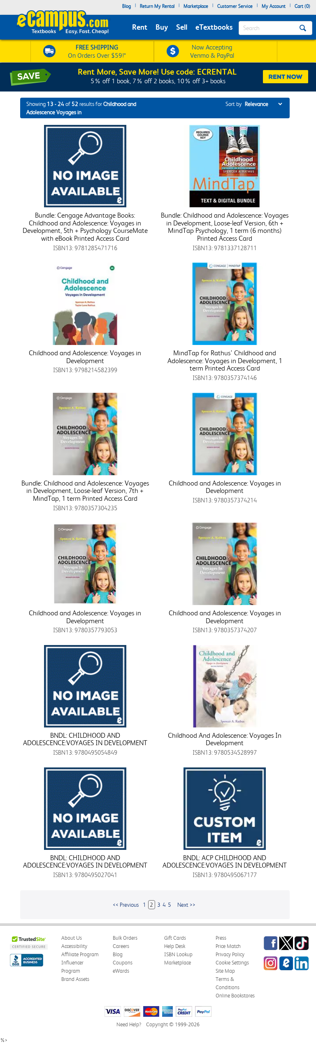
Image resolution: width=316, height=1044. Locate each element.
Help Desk (174, 946)
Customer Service (235, 6)
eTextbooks (213, 27)
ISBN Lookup (178, 954)
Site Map (225, 971)
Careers (121, 946)
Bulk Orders (125, 938)
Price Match (228, 946)
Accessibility (74, 946)
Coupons (122, 963)
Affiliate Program (80, 954)
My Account (274, 6)
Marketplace (196, 6)
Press (221, 938)
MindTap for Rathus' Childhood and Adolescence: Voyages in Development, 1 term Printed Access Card (224, 360)
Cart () (302, 6)
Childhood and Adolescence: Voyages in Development (85, 357)
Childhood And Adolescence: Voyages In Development (224, 739)
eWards (121, 971)
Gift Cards (175, 938)
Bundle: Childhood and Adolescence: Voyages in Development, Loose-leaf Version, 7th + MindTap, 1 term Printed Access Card (85, 490)
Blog (126, 6)
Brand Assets (75, 979)
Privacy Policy (230, 954)
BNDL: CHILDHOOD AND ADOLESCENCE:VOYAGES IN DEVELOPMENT (85, 739)
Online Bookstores (235, 995)
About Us (71, 938)
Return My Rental (157, 6)
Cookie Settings (232, 963)
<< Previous (126, 904)
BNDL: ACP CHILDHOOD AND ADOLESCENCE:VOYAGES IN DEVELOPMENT (225, 862)
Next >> (186, 904)
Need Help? (128, 1024)
